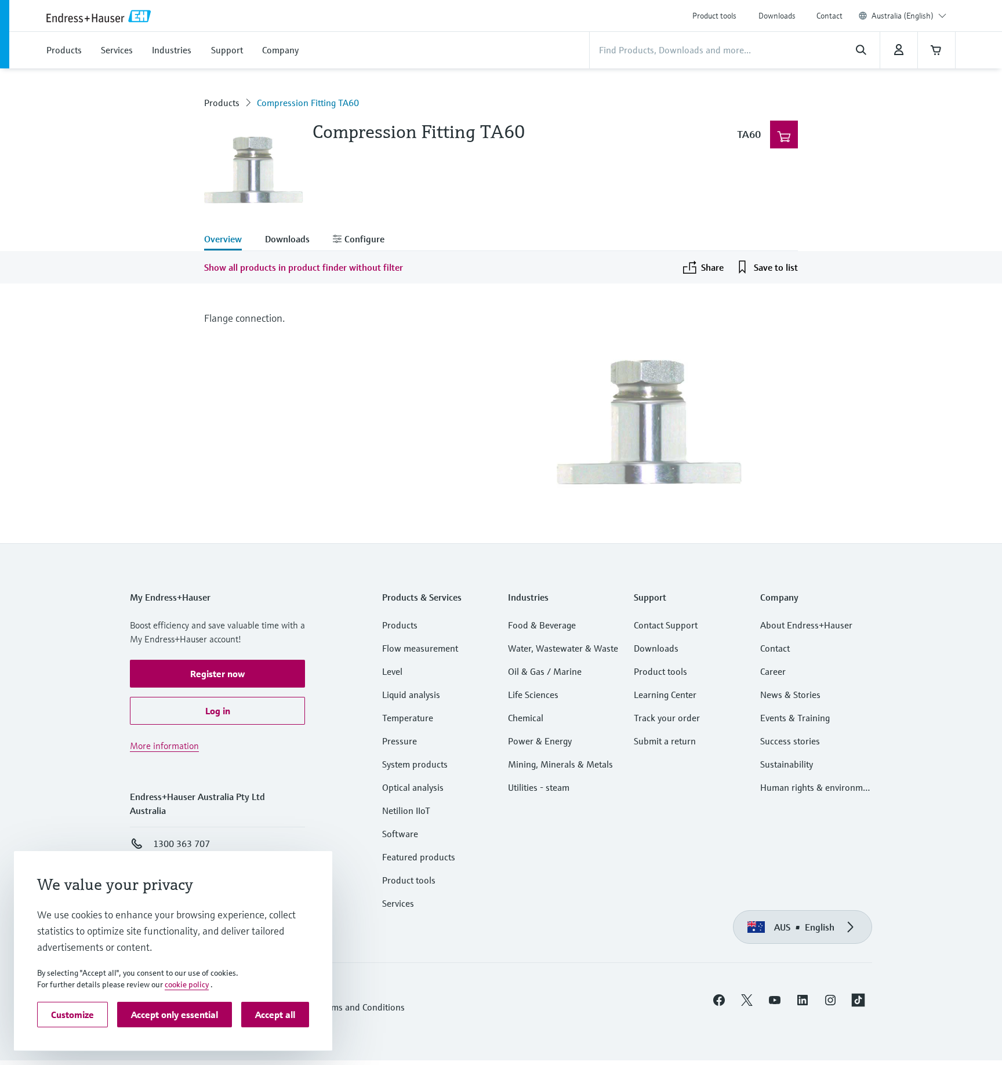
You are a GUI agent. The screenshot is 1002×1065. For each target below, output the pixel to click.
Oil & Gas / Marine (545, 671)
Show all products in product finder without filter (303, 267)
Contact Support (666, 625)
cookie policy (187, 984)
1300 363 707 (181, 843)
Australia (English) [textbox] (903, 15)
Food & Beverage (542, 625)
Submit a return (665, 741)
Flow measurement (420, 648)
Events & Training (795, 718)
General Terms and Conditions (345, 1007)
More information (164, 745)
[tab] (228, 240)
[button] (217, 674)
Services (398, 903)
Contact (829, 15)
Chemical (525, 718)
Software (400, 833)
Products (221, 102)
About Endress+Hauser (806, 625)
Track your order (667, 718)
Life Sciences (533, 694)
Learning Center (665, 694)
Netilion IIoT (406, 810)
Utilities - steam (538, 787)
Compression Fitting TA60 (308, 102)
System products (415, 764)
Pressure (399, 741)
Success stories (790, 741)
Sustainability (786, 764)
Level (392, 671)
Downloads (777, 15)
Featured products (418, 857)
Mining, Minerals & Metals (560, 764)
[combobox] (909, 15)
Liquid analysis (411, 694)
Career (773, 671)
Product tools (714, 15)
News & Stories (790, 694)
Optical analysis (413, 787)
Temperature (407, 718)
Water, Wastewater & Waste (563, 648)
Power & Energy (540, 741)
